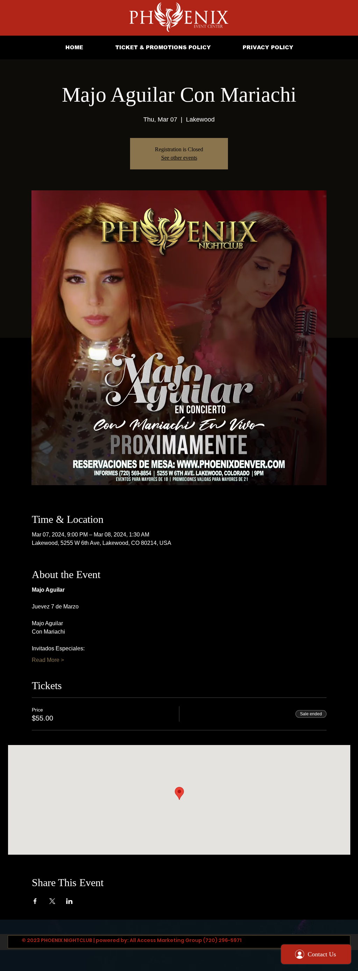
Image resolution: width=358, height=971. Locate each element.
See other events (179, 158)
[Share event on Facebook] (35, 901)
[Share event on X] (52, 901)
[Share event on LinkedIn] (69, 901)
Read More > (48, 660)
